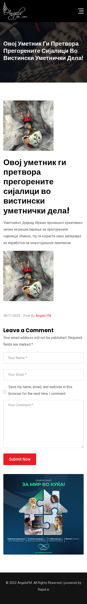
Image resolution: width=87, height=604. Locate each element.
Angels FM (43, 316)
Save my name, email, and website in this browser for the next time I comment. (40, 390)
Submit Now (20, 459)
